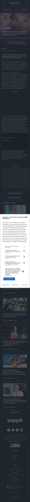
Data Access (15, 284)
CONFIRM (9, 278)
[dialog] (15, 251)
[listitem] (15, 247)
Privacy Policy (24, 284)
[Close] (26, 217)
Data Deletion (5, 284)
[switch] (23, 251)
